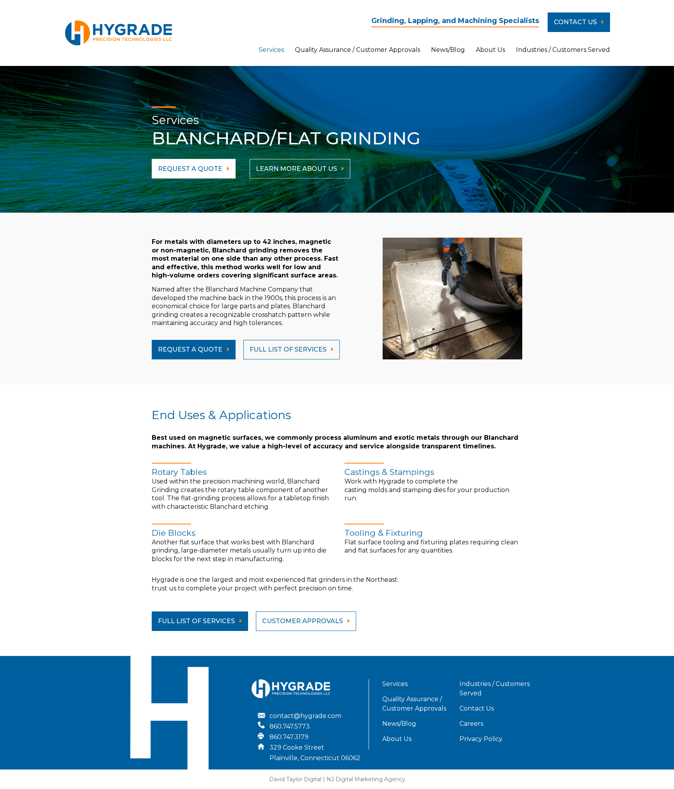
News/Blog (448, 49)
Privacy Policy (480, 739)
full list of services (289, 349)
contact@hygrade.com (305, 716)
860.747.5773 (290, 726)
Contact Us (576, 22)
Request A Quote (191, 168)
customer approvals (303, 621)
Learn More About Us (297, 168)
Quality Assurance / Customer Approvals (357, 49)
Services (271, 49)
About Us (490, 49)
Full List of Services (197, 621)
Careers (471, 723)
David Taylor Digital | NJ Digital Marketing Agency (337, 779)
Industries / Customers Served (563, 49)
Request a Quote (191, 349)
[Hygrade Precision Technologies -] (118, 33)
